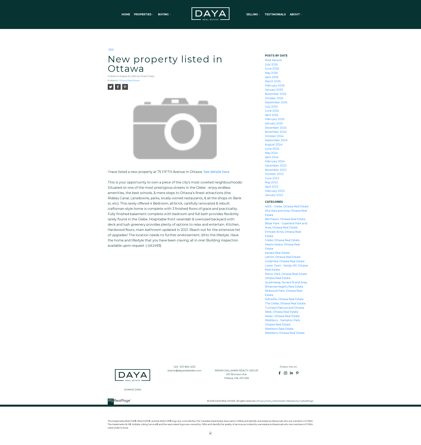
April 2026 (271, 77)
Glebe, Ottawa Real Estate (282, 240)
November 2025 (275, 94)
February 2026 (275, 85)
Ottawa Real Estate (129, 80)
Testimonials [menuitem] (275, 14)
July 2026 (271, 64)
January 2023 (274, 195)
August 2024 (273, 144)
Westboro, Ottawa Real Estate (285, 332)
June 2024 (272, 148)
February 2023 (275, 191)
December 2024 (275, 127)
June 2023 (272, 178)
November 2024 (275, 131)
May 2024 (271, 152)
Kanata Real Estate (277, 252)
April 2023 (271, 186)
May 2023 (271, 182)
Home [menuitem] (126, 14)
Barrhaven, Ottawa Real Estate (285, 219)
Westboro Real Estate (279, 328)
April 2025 (271, 115)
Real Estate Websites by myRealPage (293, 401)
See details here (216, 172)
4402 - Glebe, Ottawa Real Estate (287, 206)
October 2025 (274, 98)
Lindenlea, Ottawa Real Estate (285, 261)
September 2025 (276, 102)
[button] (279, 373)
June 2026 (272, 68)
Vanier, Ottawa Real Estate (282, 316)
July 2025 (271, 106)
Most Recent (273, 60)
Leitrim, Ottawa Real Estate (283, 257)
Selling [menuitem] (252, 14)
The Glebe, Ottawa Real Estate (285, 303)
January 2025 (274, 123)
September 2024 (276, 140)
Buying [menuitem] (163, 14)
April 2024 (271, 157)
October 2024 (274, 136)
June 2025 (272, 110)
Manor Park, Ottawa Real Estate (286, 274)
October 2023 (274, 174)
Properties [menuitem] (142, 14)
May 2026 (271, 72)
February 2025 (275, 119)
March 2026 (273, 81)
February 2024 (275, 161)
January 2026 (274, 89)
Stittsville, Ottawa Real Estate (284, 299)
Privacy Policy (264, 401)
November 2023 (275, 169)
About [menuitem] (295, 14)
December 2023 (275, 165)
